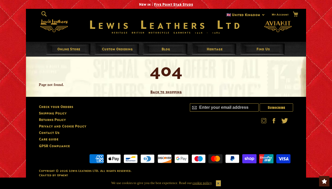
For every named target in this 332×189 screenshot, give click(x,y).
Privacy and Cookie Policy (62, 126)
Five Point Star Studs (173, 4)
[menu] (166, 49)
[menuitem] (68, 48)
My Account (280, 14)
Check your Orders (56, 106)
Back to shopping (166, 91)
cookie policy (202, 183)
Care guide (48, 139)
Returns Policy (52, 119)
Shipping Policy (53, 113)
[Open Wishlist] (324, 181)
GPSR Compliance (54, 145)
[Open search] (44, 14)
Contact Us (49, 132)
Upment (62, 175)
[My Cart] (295, 14)
